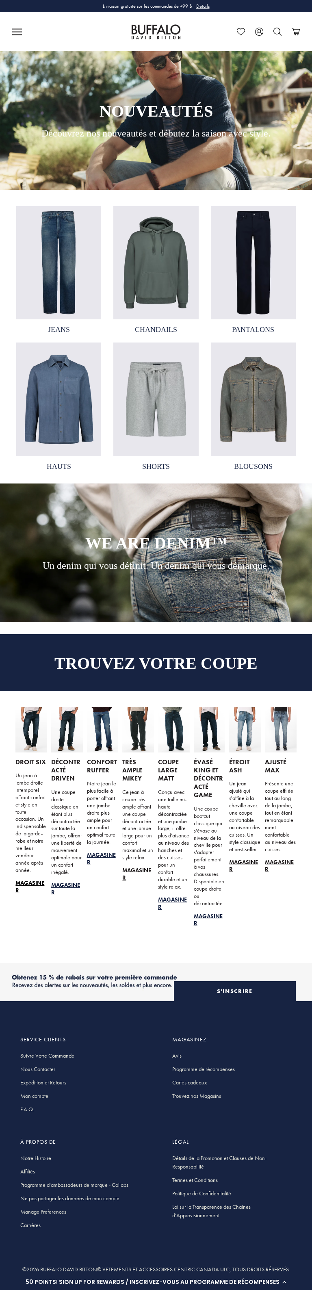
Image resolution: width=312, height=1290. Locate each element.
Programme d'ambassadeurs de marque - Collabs (74, 1184)
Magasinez (198, 8)
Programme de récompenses (203, 1069)
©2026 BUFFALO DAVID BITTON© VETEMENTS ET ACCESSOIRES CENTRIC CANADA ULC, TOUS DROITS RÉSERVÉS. (156, 1269)
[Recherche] (277, 32)
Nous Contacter (37, 1069)
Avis (177, 1055)
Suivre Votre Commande (47, 1055)
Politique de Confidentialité (201, 1193)
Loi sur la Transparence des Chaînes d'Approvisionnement (211, 1211)
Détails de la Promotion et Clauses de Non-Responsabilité (219, 1162)
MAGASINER (136, 874)
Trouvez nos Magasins (196, 1095)
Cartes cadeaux (189, 1082)
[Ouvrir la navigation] (17, 31)
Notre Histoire (35, 1158)
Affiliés (27, 1171)
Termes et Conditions (195, 1180)
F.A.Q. (27, 1109)
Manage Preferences (43, 1211)
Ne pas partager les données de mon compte (69, 1198)
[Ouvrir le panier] (296, 32)
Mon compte (34, 1095)
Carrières (30, 1225)
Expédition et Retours (43, 1082)
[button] (156, 1282)
